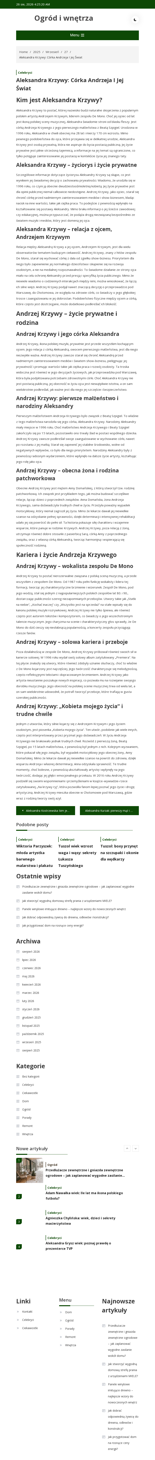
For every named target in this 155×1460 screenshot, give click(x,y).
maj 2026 (28, 976)
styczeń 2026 (31, 1009)
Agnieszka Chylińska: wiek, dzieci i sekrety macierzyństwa (80, 1221)
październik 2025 (33, 1034)
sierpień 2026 (31, 951)
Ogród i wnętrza (63, 18)
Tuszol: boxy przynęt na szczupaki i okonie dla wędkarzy (120, 853)
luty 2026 (28, 1001)
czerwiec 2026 (31, 968)
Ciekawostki (30, 1093)
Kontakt (27, 1311)
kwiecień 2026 (31, 984)
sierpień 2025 (31, 1050)
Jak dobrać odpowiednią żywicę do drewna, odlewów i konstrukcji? (65, 917)
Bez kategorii (30, 1076)
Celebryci (25, 72)
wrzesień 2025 (31, 1042)
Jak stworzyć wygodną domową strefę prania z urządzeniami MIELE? (67, 901)
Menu (75, 35)
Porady (26, 1117)
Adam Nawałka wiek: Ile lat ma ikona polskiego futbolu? (84, 1196)
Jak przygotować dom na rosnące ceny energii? (53, 925)
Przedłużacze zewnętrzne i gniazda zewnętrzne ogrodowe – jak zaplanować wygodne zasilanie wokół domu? (78, 889)
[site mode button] (135, 19)
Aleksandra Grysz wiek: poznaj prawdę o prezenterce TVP (78, 1246)
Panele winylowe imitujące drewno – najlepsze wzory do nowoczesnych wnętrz (74, 909)
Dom (25, 1101)
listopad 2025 (31, 1026)
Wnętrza (27, 1134)
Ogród (26, 1109)
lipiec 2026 (29, 960)
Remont (27, 1126)
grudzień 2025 (31, 1017)
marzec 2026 (30, 993)
